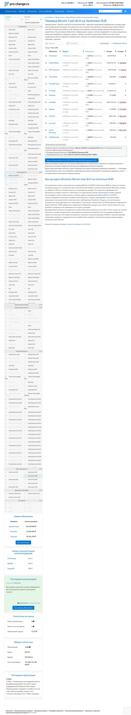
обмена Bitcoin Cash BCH (107, 195)
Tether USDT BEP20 (14, 66)
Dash (10, 55)
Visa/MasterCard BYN (15, 423)
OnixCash (17, 583)
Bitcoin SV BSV (13, 179)
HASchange (11, 558)
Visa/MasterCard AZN (15, 464)
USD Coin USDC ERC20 (15, 225)
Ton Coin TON (13, 87)
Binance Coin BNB (14, 259)
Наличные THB (13, 487)
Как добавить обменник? (56, 710)
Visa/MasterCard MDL (15, 430)
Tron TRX (11, 74)
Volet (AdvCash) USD (15, 102)
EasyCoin (14, 536)
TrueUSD (11, 255)
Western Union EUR (14, 497)
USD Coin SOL (13, 251)
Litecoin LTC (12, 41)
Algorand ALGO (13, 281)
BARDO (10, 563)
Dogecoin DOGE (13, 52)
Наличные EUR (13, 165)
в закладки (62, 224)
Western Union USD (14, 493)
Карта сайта (9, 710)
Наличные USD (13, 157)
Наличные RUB (13, 161)
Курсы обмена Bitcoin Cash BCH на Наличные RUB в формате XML (72, 160)
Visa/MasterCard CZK (15, 449)
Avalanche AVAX (14, 296)
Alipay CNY (12, 105)
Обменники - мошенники (92, 710)
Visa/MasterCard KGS (15, 453)
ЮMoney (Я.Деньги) (15, 94)
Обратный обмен (120, 43)
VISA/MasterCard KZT (15, 419)
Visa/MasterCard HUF (15, 434)
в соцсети (70, 224)
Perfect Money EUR (14, 322)
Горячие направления (32, 22)
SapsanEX (11, 568)
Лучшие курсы (10, 11)
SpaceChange (14, 526)
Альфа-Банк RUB (14, 128)
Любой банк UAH (14, 117)
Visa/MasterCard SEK (15, 442)
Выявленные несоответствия (56, 144)
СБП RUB (11, 120)
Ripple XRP (12, 44)
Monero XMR (12, 48)
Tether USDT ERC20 (14, 59)
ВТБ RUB (11, 137)
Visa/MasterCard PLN (15, 445)
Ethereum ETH (13, 37)
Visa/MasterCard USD (15, 144)
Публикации (59, 11)
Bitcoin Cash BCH (14, 33)
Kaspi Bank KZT (13, 141)
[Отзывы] (125, 56)
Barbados (13, 531)
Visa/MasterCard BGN (15, 460)
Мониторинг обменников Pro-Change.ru (17, 712)
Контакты (70, 11)
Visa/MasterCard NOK (15, 456)
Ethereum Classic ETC (15, 273)
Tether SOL (12, 240)
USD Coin (11, 244)
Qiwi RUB (11, 314)
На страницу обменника (23, 608)
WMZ (10, 91)
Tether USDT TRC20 (14, 63)
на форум (77, 224)
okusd (10, 507)
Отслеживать (104, 43)
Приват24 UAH (13, 386)
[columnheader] (46, 51)
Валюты (22, 11)
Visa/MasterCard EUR (15, 399)
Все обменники (23, 542)
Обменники (32, 11)
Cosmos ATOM (13, 266)
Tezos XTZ (12, 284)
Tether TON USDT (14, 70)
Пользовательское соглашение (23, 710)
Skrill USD (12, 348)
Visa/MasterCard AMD (15, 427)
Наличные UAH (13, 169)
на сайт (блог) (86, 224)
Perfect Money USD (14, 318)
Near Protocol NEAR (15, 299)
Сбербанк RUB (13, 124)
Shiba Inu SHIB (13, 262)
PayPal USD (12, 98)
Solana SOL (12, 83)
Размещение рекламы (40, 710)
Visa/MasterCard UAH (15, 154)
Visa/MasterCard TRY (15, 438)
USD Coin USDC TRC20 (15, 248)
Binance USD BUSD (14, 277)
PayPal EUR (12, 344)
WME (10, 311)
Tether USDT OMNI (14, 270)
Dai (10, 288)
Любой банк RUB (14, 113)
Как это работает (45, 11)
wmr (10, 504)
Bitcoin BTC (12, 29)
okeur (10, 511)
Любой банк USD (14, 109)
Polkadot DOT (13, 292)
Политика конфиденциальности (74, 710)
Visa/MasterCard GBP (15, 412)
